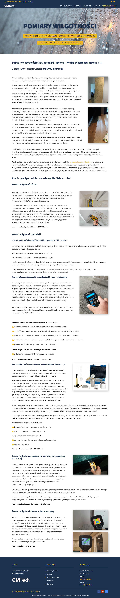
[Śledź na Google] (106, 591)
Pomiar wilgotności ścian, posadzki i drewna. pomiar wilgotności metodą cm (60, 36)
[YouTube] (114, 2)
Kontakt (96, 6)
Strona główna (66, 6)
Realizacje (87, 6)
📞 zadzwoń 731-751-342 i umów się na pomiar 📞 (60, 42)
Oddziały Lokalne (108, 6)
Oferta (77, 6)
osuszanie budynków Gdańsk (80, 162)
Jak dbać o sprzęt (53, 577)
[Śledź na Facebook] (99, 591)
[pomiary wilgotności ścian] (98, 90)
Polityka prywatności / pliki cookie (26, 591)
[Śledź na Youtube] (102, 591)
